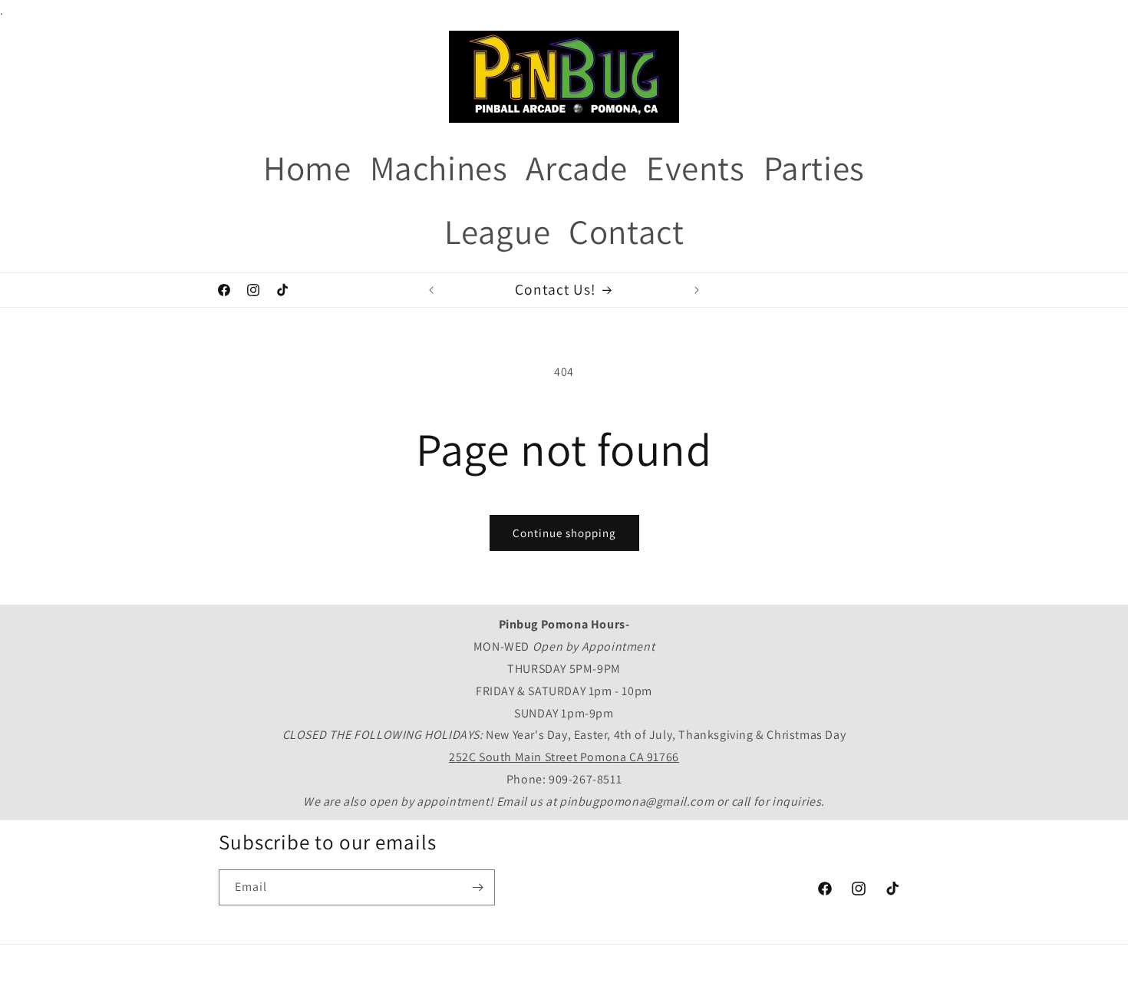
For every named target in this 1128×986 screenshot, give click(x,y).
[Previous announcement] (431, 290)
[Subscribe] (477, 887)
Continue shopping (564, 533)
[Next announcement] (697, 290)
